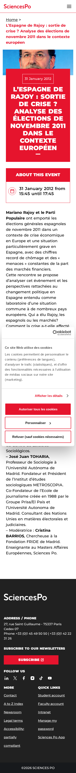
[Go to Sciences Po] (25, 599)
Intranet (44, 712)
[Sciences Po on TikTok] (41, 678)
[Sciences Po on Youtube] (49, 678)
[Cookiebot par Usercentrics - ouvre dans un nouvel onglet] (53, 333)
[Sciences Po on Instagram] (32, 678)
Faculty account (51, 704)
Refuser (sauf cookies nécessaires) (38, 436)
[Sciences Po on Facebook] (23, 678)
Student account (51, 695)
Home (12, 19)
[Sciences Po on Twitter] (15, 678)
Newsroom (13, 712)
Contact (10, 695)
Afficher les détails (49, 396)
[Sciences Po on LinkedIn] (6, 678)
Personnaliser (35, 423)
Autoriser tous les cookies (38, 409)
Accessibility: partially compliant (14, 737)
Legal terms (13, 721)
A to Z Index (13, 704)
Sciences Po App (51, 737)
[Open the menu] (69, 6)
